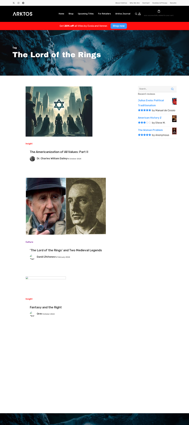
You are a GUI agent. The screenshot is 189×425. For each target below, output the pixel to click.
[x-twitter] (14, 3)
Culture (29, 242)
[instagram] (18, 3)
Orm (39, 313)
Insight (29, 144)
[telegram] (23, 3)
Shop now (119, 25)
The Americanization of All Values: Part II (59, 152)
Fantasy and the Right (46, 307)
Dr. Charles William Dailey (52, 158)
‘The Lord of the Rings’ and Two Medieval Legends (66, 250)
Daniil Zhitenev (46, 256)
